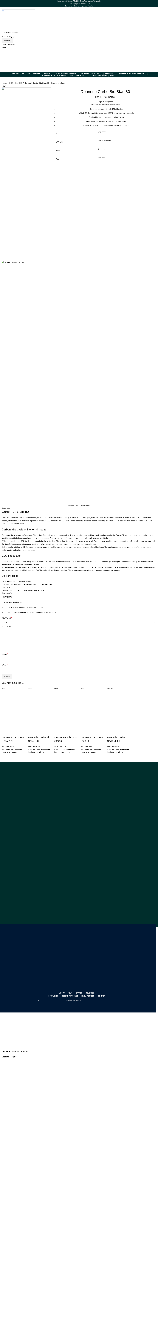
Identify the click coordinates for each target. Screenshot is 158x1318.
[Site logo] (13, 60)
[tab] (73, 505)
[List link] (79, 507)
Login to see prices (9, 752)
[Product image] (13, 724)
